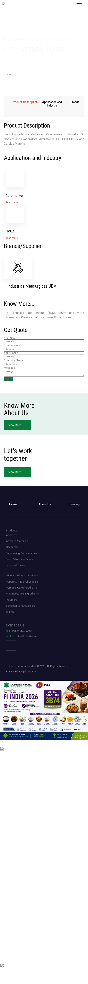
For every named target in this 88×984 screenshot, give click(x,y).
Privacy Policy (14, 671)
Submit (8, 379)
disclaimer (30, 671)
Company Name (13, 360)
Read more (12, 202)
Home (7, 74)
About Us (44, 504)
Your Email (11, 353)
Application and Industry (52, 104)
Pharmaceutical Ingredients (22, 593)
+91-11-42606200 (19, 631)
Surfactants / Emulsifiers (20, 605)
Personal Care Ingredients (21, 587)
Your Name (11, 338)
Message (9, 367)
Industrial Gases (15, 565)
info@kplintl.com (21, 636)
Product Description (25, 102)
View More (14, 425)
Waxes (10, 611)
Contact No (12, 345)
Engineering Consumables (21, 553)
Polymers (11, 599)
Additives (11, 535)
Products (11, 530)
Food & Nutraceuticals (19, 559)
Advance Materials (17, 541)
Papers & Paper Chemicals (22, 581)
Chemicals (12, 547)
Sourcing (74, 504)
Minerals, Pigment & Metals (22, 575)
